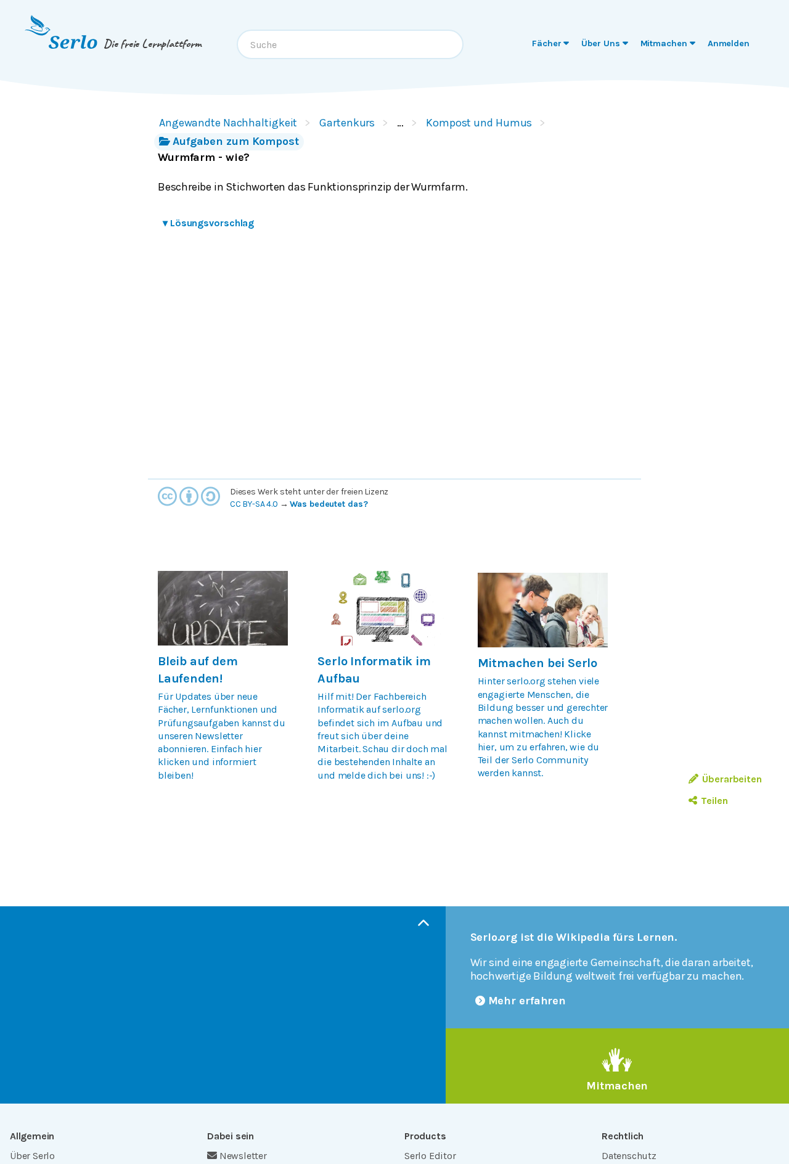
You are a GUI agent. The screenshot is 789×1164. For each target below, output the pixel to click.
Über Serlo (32, 1156)
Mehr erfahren (527, 1000)
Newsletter (243, 1156)
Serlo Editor (430, 1156)
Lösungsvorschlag (208, 223)
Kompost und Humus (479, 122)
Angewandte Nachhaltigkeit (228, 122)
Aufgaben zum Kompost (236, 141)
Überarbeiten (732, 779)
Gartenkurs (347, 122)
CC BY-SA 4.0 (254, 504)
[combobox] (350, 44)
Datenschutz (629, 1156)
